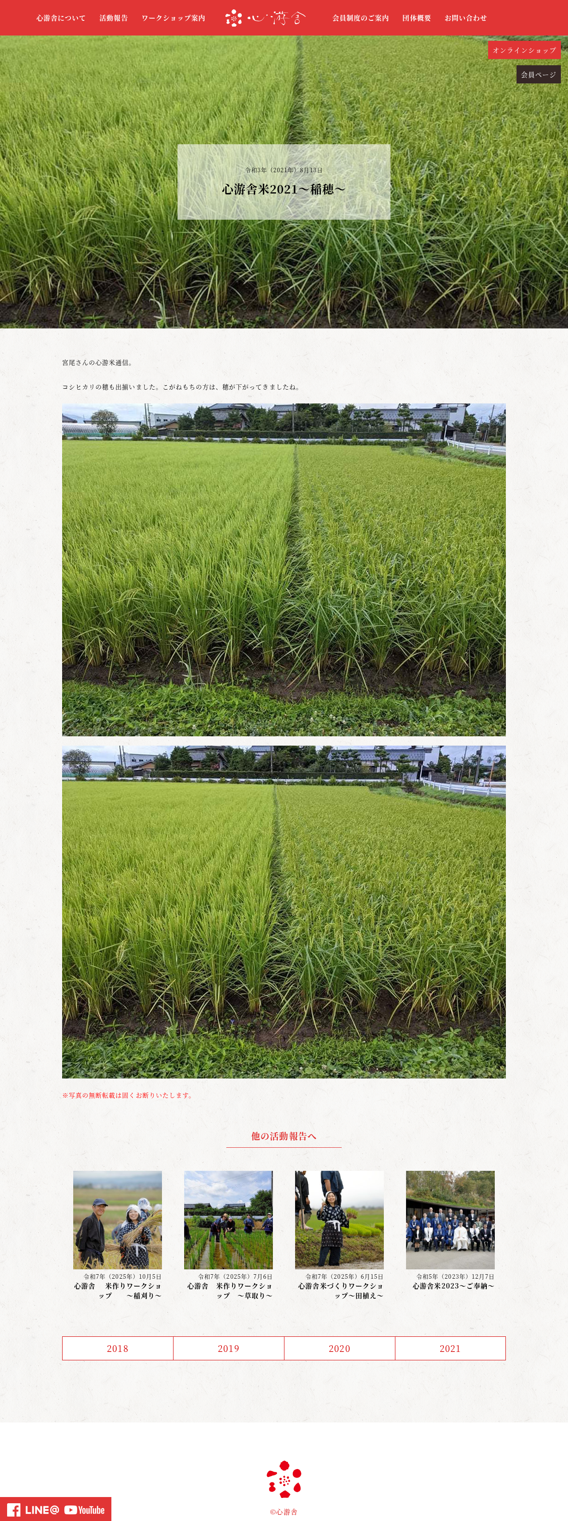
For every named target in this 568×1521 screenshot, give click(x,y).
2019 (228, 1348)
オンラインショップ (524, 50)
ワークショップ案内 (173, 17)
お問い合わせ (466, 17)
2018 (117, 1348)
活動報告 (113, 17)
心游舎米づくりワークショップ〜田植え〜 (341, 1290)
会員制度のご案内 (360, 17)
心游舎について (61, 17)
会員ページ (538, 74)
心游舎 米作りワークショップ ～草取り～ (230, 1290)
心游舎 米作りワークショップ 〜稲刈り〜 (118, 1290)
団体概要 (416, 17)
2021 (450, 1348)
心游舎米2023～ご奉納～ (454, 1285)
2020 (339, 1348)
